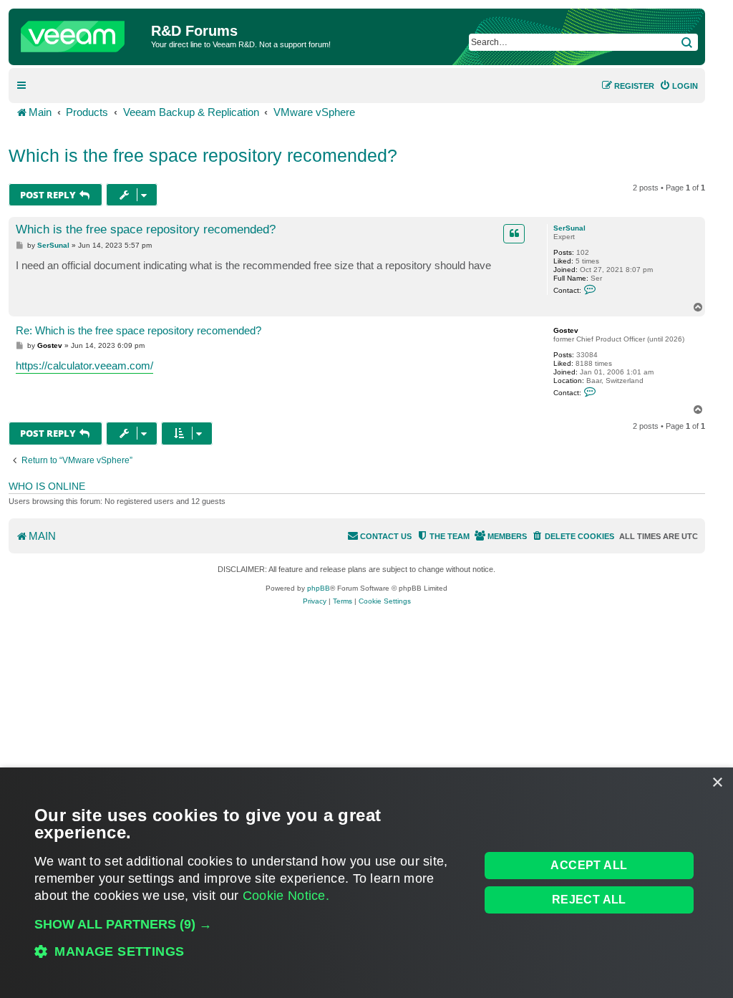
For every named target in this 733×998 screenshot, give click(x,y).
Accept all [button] (588, 865)
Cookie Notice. (286, 895)
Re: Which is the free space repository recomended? (138, 330)
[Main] (81, 33)
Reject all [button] (589, 899)
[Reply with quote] (514, 233)
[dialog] (366, 882)
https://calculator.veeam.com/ (84, 365)
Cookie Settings (385, 601)
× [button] (717, 782)
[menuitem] (678, 86)
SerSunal (569, 228)
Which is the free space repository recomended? (203, 155)
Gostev (565, 330)
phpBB (318, 588)
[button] (250, 924)
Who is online (47, 486)
